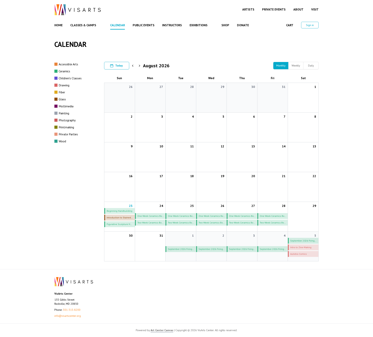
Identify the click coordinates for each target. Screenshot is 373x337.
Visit (315, 9)
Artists (248, 9)
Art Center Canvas (162, 330)
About (298, 9)
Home (58, 25)
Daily (311, 65)
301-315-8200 (71, 310)
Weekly (296, 65)
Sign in (310, 25)
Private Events (274, 9)
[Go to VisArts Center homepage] (77, 9)
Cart (289, 25)
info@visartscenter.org (67, 316)
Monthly (281, 65)
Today (119, 65)
